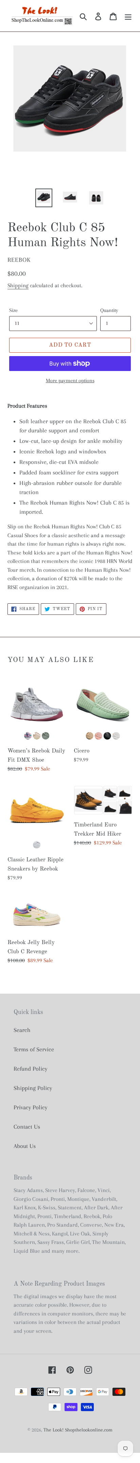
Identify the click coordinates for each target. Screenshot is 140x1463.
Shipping (18, 285)
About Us (25, 1146)
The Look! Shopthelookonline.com (77, 1429)
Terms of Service (34, 1049)
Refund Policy (30, 1068)
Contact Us (27, 1126)
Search (22, 1030)
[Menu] (128, 16)
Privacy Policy (30, 1107)
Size (13, 310)
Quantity (109, 310)
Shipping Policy (33, 1088)
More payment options (70, 380)
